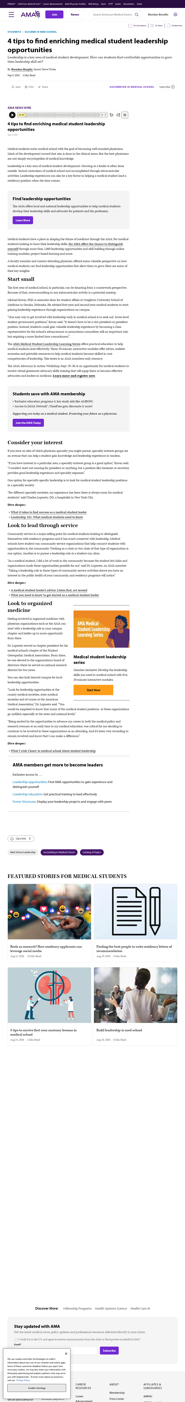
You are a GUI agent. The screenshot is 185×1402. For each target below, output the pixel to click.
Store (103, 4)
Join (54, 14)
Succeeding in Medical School (132, 86)
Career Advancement (53, 4)
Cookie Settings (37, 1387)
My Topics (159, 25)
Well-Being (93, 4)
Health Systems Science (111, 1308)
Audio (118, 4)
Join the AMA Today (28, 423)
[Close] (66, 1354)
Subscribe (164, 87)
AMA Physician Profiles (75, 4)
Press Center (116, 1399)
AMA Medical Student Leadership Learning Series (46, 344)
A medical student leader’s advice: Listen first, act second (49, 590)
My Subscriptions (140, 25)
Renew (75, 14)
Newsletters (128, 4)
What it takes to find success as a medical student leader (49, 512)
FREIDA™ (11, 4)
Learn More (23, 220)
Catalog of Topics (92, 852)
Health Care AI (140, 1308)
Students (14, 31)
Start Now (93, 690)
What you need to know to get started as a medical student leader (55, 595)
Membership (117, 1392)
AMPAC (147, 1396)
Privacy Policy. (23, 1380)
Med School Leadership (22, 852)
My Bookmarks (177, 25)
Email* (17, 1344)
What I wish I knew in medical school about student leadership (53, 751)
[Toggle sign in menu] (175, 14)
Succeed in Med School (41, 31)
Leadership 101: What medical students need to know (47, 517)
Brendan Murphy (21, 69)
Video (139, 4)
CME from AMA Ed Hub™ (29, 4)
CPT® (110, 4)
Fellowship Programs (77, 1308)
